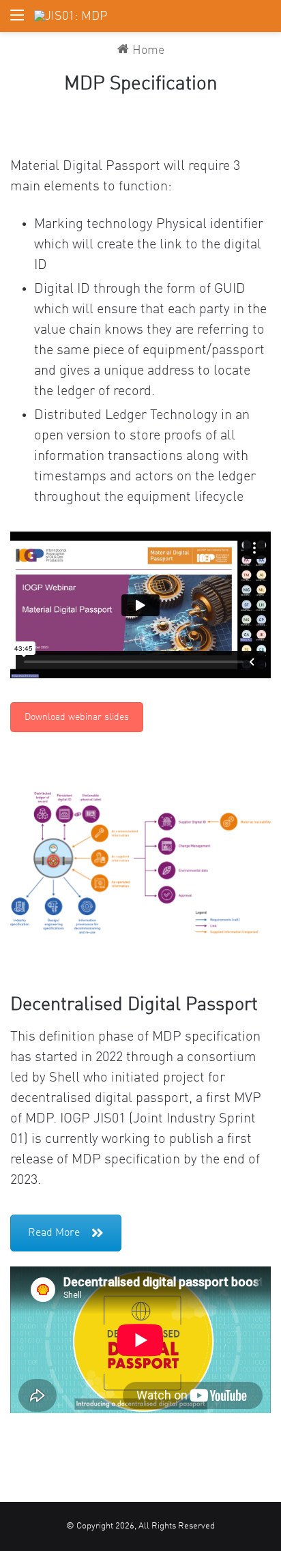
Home (146, 50)
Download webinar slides (77, 717)
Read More (54, 1233)
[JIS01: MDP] (70, 16)
